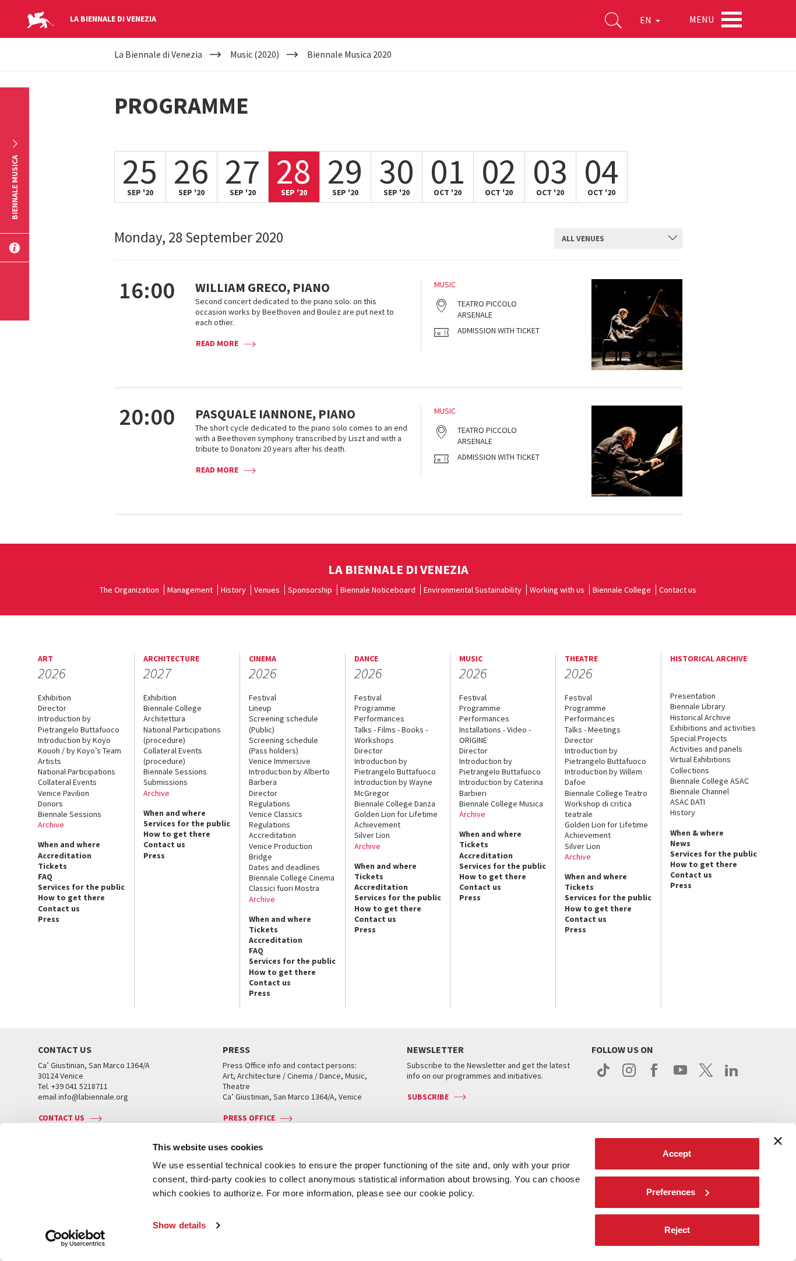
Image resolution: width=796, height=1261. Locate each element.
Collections (689, 770)
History (233, 589)
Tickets (52, 866)
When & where (697, 832)
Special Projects (698, 738)
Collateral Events (67, 782)
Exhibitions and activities (713, 728)
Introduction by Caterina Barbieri (501, 787)
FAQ (45, 876)
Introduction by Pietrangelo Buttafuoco (78, 723)
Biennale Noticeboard (377, 589)
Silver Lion (372, 835)
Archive (51, 824)
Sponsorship (310, 589)
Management (190, 589)
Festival (262, 697)
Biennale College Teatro (606, 793)
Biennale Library (697, 706)
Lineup (260, 708)
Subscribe (428, 1096)
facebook (655, 1076)
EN (646, 20)
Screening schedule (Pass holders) (283, 745)
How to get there (71, 897)
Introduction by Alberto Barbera (289, 776)
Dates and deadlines (284, 867)
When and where (69, 844)
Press (48, 919)
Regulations (269, 803)
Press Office (249, 1117)
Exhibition (54, 697)
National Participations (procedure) (182, 734)
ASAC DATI (687, 802)
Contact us (677, 589)
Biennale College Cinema (291, 877)
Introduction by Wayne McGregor (393, 787)
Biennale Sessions (69, 814)
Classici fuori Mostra (284, 888)
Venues (267, 589)
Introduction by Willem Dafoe (603, 776)
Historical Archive (700, 717)
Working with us (557, 589)
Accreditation (64, 855)
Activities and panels (706, 749)
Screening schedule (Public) (283, 723)
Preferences (670, 1192)
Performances (379, 718)
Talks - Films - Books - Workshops (391, 734)
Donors (50, 803)
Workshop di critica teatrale (598, 808)
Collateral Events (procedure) (172, 755)
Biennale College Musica (501, 803)
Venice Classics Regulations (275, 819)
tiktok (603, 1076)
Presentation (693, 696)
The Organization (129, 589)
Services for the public (81, 887)
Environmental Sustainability (473, 589)
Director (52, 708)
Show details (179, 1225)
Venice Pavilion (63, 793)
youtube (680, 1076)
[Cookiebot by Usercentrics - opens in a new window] (75, 1238)
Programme (375, 708)
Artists (49, 761)
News (680, 843)
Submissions (165, 782)
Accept (677, 1153)
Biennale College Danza (394, 803)
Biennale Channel (699, 791)
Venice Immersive (280, 761)
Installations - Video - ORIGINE (495, 734)
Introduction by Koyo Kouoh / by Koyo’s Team (79, 745)
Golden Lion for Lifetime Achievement (396, 819)
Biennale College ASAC (709, 781)
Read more (217, 343)
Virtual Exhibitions (700, 759)
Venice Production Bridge (280, 851)
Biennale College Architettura (172, 713)
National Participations (76, 771)
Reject (677, 1230)
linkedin (732, 1076)
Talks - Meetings (593, 729)
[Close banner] (778, 1141)
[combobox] (618, 238)
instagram (629, 1076)
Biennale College (622, 589)
